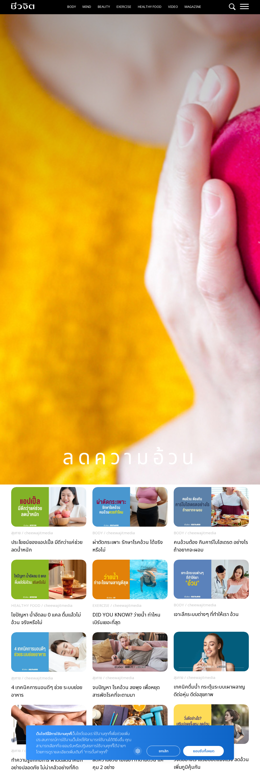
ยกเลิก (163, 751)
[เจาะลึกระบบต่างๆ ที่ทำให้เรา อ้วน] (211, 594)
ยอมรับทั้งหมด (203, 751)
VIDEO (173, 6)
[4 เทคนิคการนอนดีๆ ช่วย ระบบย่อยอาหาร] (48, 666)
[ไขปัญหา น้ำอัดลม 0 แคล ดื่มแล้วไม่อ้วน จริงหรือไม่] (48, 594)
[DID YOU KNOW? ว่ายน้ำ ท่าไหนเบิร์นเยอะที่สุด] (130, 594)
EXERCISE (124, 6)
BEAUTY (104, 6)
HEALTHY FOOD (149, 6)
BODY (71, 6)
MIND (87, 6)
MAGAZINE (193, 6)
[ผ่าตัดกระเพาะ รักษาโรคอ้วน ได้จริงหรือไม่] (130, 521)
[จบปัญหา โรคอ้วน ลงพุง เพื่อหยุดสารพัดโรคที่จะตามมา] (130, 666)
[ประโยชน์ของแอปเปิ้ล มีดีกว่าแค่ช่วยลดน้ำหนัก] (48, 521)
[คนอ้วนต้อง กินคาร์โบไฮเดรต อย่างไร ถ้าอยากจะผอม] (211, 521)
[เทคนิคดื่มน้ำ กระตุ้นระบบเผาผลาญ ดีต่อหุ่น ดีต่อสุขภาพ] (211, 666)
